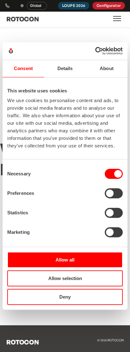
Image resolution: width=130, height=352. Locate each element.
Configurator (109, 5)
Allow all (65, 259)
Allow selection (65, 278)
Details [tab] (65, 68)
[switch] (114, 193)
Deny (65, 297)
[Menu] (117, 19)
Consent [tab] (23, 68)
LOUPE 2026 (73, 5)
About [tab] (107, 68)
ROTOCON (22, 19)
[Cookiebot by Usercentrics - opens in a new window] (95, 51)
